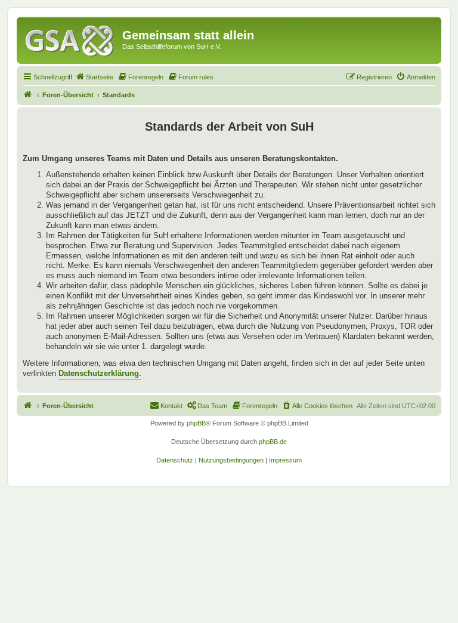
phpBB (196, 423)
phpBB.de (273, 441)
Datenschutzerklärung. (99, 373)
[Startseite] (71, 39)
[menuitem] (94, 77)
